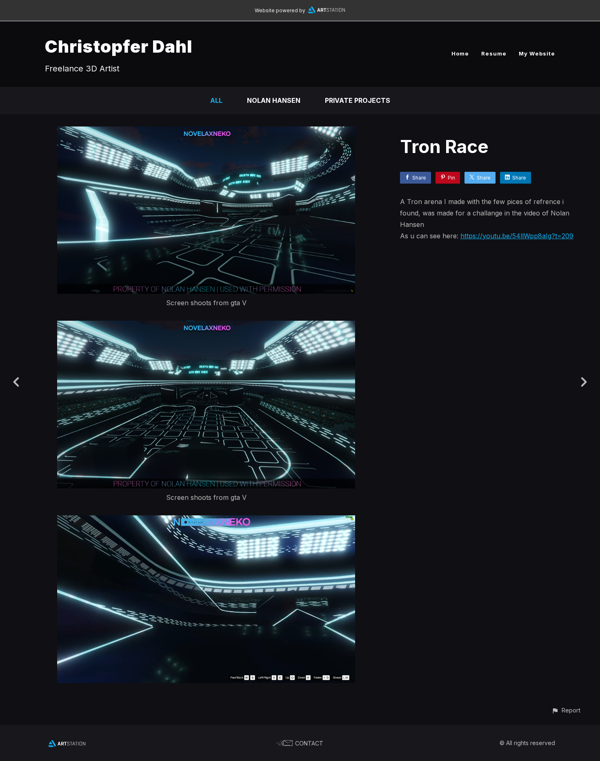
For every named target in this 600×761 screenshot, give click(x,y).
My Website (537, 53)
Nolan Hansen (273, 100)
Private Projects (357, 100)
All (216, 100)
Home (460, 53)
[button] (566, 710)
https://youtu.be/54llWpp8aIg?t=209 (516, 236)
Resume (494, 53)
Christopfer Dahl (118, 46)
